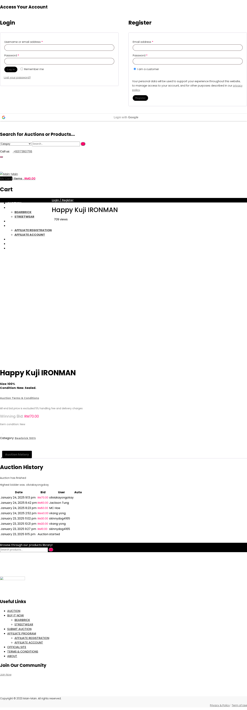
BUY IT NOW (16, 208)
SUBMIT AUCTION (20, 221)
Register (140, 97)
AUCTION (14, 203)
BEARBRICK (22, 212)
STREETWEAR (24, 217)
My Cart (6, 178)
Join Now (5, 674)
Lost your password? (17, 77)
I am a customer (148, 69)
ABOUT (12, 656)
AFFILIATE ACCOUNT (28, 642)
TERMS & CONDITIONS (22, 651)
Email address (143, 42)
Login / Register (63, 200)
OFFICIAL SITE (16, 647)
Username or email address (23, 42)
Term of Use (239, 705)
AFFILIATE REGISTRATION (31, 638)
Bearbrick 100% (25, 438)
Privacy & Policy (220, 705)
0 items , (23, 178)
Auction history (17, 454)
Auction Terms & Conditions (19, 398)
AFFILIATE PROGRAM (21, 633)
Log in (11, 69)
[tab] (17, 454)
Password (11, 55)
